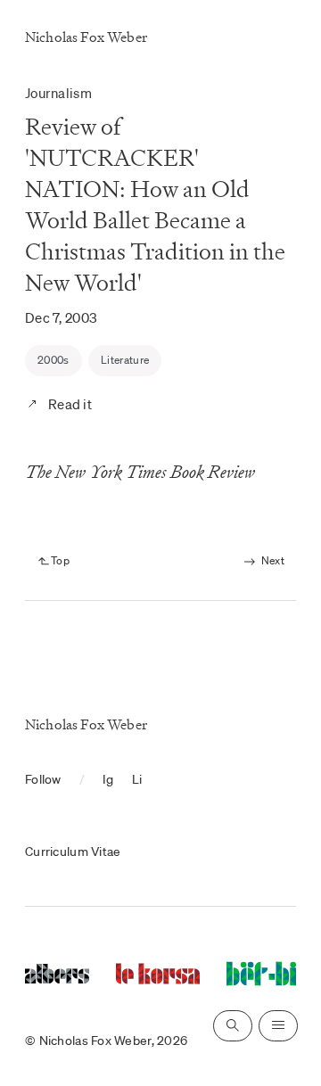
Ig (108, 779)
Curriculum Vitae (72, 851)
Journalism (58, 93)
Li (137, 779)
